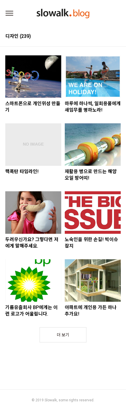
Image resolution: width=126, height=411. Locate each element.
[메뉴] (9, 13)
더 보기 (63, 334)
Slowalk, (51, 400)
